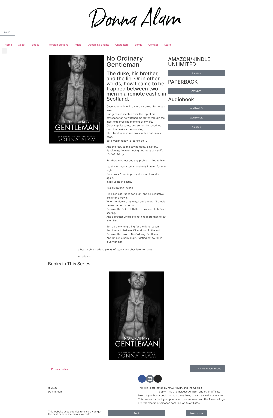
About (21, 44)
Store (167, 44)
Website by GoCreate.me (63, 395)
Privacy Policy (59, 369)
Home (8, 44)
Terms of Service (148, 391)
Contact (153, 44)
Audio (78, 44)
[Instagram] (158, 379)
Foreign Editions (58, 44)
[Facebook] (142, 379)
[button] (4, 51)
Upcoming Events (98, 44)
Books (35, 44)
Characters (121, 44)
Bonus (138, 44)
